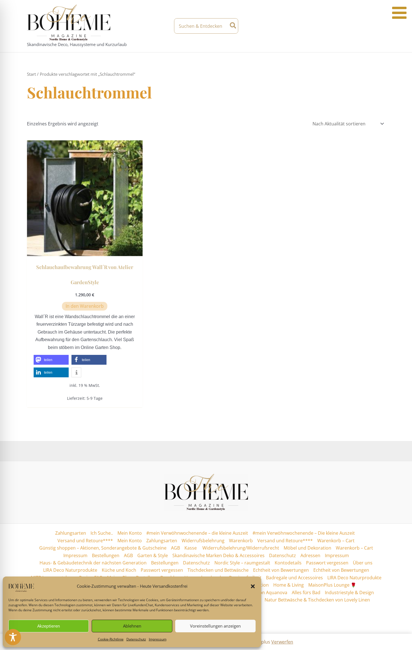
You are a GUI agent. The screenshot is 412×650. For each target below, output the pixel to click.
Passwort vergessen (327, 563)
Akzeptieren (48, 626)
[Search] (233, 26)
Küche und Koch (119, 570)
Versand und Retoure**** (85, 541)
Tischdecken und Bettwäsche (218, 570)
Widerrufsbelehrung (203, 541)
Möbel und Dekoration (307, 548)
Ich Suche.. (102, 533)
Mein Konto (129, 533)
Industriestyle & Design (349, 592)
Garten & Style (152, 555)
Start (31, 74)
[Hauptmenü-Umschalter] (380, 26)
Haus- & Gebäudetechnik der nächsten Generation (93, 563)
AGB (175, 548)
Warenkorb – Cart (336, 541)
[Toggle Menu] (399, 13)
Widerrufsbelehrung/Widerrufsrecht (240, 548)
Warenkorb (241, 541)
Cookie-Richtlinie (111, 639)
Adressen (310, 555)
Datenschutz (136, 639)
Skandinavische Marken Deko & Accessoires (218, 555)
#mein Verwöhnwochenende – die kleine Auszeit (197, 533)
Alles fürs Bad (306, 592)
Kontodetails (288, 563)
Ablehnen (132, 626)
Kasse (190, 548)
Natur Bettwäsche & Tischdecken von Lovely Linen (317, 600)
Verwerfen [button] (282, 642)
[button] (253, 586)
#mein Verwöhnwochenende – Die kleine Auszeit (304, 533)
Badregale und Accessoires (294, 578)
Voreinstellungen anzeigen (215, 626)
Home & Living (288, 585)
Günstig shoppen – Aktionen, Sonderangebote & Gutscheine (102, 548)
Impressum (157, 639)
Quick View (84, 251)
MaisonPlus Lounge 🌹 (332, 585)
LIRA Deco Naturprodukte (70, 570)
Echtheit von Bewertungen (281, 570)
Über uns (362, 563)
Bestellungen (105, 555)
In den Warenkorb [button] (85, 306)
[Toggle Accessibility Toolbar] (13, 637)
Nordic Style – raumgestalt (242, 563)
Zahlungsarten (70, 533)
